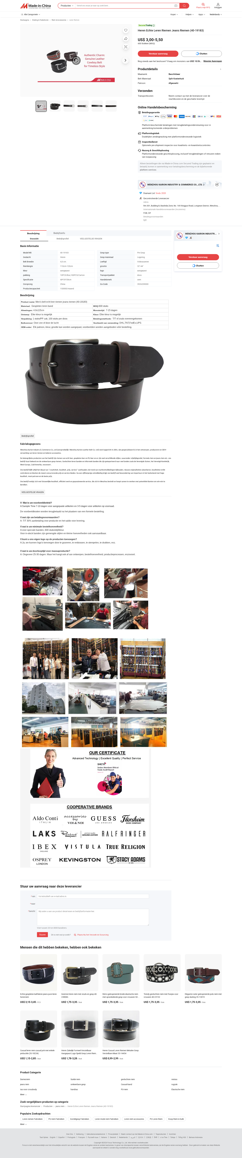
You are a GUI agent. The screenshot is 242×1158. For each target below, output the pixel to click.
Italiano (104, 1137)
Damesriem (25, 1079)
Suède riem (75, 1079)
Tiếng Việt (182, 1137)
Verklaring (80, 1134)
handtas (74, 1089)
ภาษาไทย (163, 1137)
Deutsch (113, 1137)
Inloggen (218, 7)
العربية (133, 1137)
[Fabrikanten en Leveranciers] (35, 6)
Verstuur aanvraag (158, 53)
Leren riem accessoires (134, 1119)
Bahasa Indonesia (196, 1137)
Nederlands (123, 1137)
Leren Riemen (74, 20)
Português (71, 1137)
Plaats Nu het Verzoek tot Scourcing (91, 934)
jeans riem (24, 1084)
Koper (173, 14)
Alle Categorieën (31, 14)
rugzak (174, 1084)
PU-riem (124, 1089)
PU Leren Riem (156, 1119)
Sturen (42, 934)
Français (81, 1137)
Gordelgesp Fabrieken (79, 1119)
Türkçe (172, 1137)
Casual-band (126, 1084)
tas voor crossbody (28, 1089)
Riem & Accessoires (59, 20)
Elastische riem (177, 1089)
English (52, 1137)
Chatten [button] (203, 53)
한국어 (140, 1137)
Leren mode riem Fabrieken (106, 1119)
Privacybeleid (113, 1134)
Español (61, 1137)
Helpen (189, 14)
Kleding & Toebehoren (40, 20)
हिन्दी (155, 1137)
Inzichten (172, 1134)
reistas (174, 1079)
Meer (22, 1124)
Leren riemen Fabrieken (32, 1119)
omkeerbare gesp (78, 1084)
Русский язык (93, 1137)
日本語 (148, 1137)
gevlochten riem (128, 1079)
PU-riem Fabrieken (56, 1119)
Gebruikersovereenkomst (96, 1134)
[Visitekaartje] (218, 245)
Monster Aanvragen (212, 61)
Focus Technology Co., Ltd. (117, 1142)
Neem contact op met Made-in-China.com (137, 1134)
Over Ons (69, 1134)
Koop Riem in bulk (176, 1119)
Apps (200, 14)
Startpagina (24, 20)
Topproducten (161, 1134)
